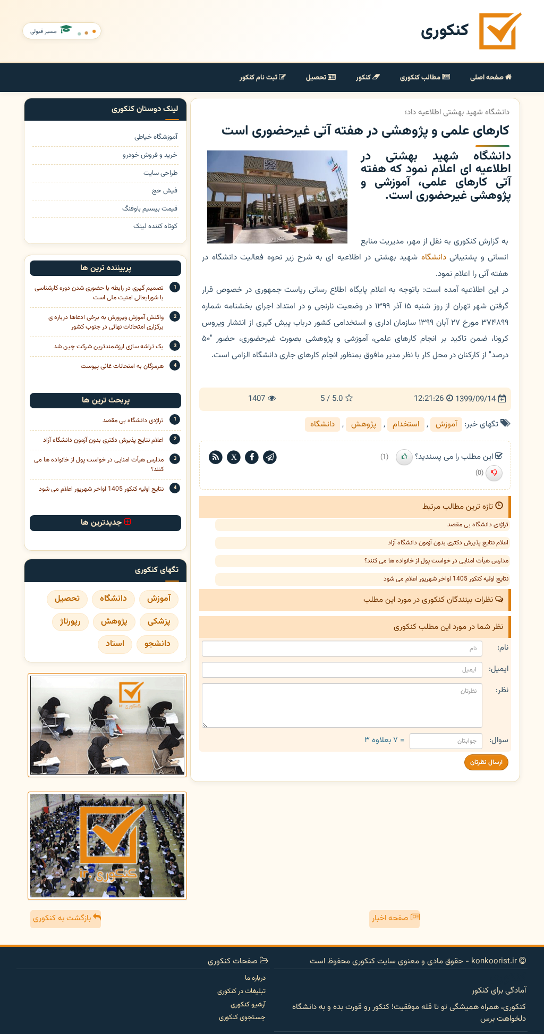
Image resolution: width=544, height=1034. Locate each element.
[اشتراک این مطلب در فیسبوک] (252, 457)
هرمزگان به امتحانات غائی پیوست (122, 366)
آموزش (446, 424)
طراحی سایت (160, 174)
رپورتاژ (70, 621)
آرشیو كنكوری (248, 1004)
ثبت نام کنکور (259, 77)
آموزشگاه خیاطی (155, 137)
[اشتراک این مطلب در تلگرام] (270, 457)
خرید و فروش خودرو (150, 155)
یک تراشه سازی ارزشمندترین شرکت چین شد (109, 346)
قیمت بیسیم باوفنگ (149, 209)
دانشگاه (433, 257)
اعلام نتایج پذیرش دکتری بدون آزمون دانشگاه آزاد (448, 543)
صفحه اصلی (487, 77)
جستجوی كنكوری (242, 1017)
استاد (115, 644)
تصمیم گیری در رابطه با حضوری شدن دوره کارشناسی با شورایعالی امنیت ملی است (99, 292)
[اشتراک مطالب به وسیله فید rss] (216, 457)
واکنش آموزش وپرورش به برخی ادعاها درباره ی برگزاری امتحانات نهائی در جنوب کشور (106, 322)
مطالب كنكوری (421, 77)
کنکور (364, 77)
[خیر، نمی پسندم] (494, 473)
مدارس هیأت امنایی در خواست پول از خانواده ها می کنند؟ (436, 561)
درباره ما (255, 978)
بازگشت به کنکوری (63, 918)
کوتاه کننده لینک (155, 227)
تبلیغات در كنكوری (241, 991)
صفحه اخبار (391, 918)
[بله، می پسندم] (404, 457)
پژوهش (363, 424)
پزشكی (159, 621)
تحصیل (317, 77)
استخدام (406, 424)
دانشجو (157, 644)
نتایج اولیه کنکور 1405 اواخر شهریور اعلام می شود (446, 579)
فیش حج (164, 191)
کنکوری (445, 31)
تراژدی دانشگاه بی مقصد (477, 524)
